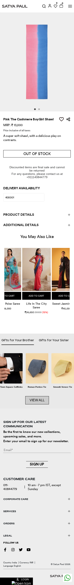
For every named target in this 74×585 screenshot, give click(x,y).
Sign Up (37, 464)
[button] (4, 276)
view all (37, 400)
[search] (44, 6)
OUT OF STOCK (37, 153)
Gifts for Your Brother (17, 340)
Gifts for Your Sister (54, 340)
